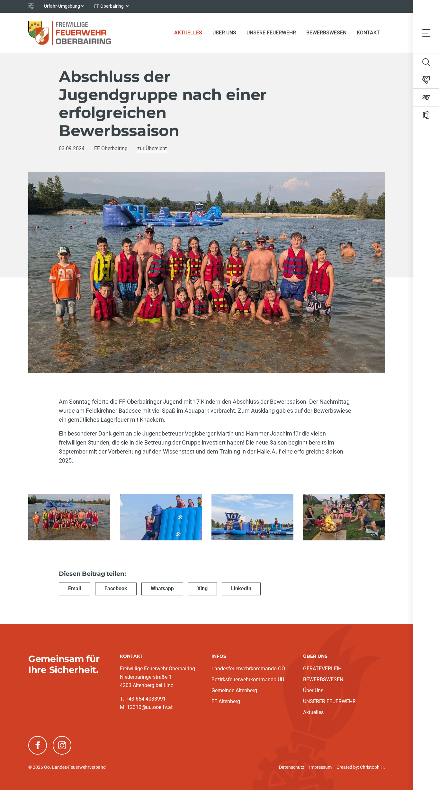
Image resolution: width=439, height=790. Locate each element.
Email (74, 588)
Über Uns (313, 690)
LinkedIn (241, 588)
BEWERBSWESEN (323, 679)
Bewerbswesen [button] (326, 33)
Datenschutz (291, 767)
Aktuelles (313, 712)
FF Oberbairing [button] (109, 6)
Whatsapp (162, 588)
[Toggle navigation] (426, 33)
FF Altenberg (225, 701)
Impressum (320, 767)
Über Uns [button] (224, 33)
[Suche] (426, 62)
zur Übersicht (152, 148)
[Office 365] (426, 115)
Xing (202, 588)
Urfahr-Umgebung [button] (62, 6)
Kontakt (368, 33)
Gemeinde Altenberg (234, 690)
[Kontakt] (426, 79)
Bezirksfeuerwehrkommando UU (247, 679)
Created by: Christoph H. (360, 767)
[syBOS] (426, 97)
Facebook (115, 588)
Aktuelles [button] (188, 33)
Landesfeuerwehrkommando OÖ (248, 669)
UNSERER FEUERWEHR (329, 701)
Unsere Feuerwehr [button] (271, 33)
